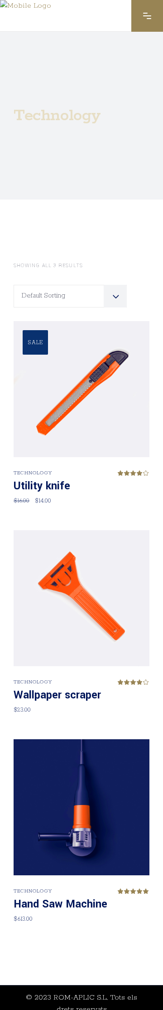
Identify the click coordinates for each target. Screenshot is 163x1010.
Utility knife (42, 485)
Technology (33, 473)
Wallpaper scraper (57, 695)
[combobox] (70, 296)
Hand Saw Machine (60, 904)
